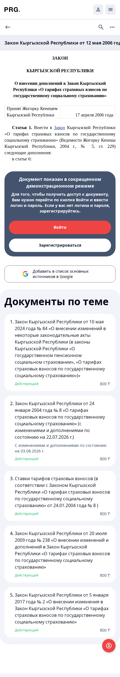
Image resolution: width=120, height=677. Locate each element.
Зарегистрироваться (60, 245)
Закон (59, 127)
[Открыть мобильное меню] (110, 9)
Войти (60, 227)
